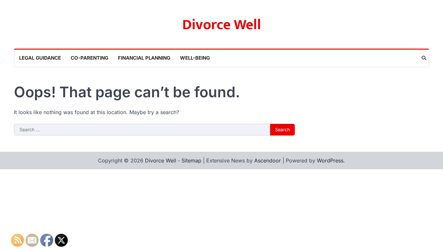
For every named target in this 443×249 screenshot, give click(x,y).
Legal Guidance (40, 58)
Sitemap (191, 160)
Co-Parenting (89, 58)
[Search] (424, 58)
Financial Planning (144, 58)
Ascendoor (267, 160)
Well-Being (195, 58)
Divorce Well (221, 25)
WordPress (330, 160)
